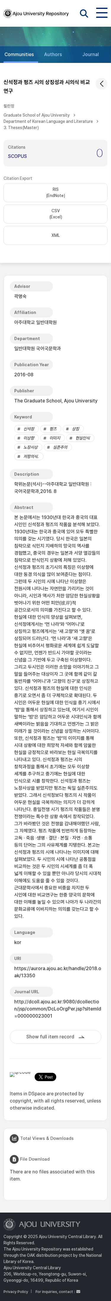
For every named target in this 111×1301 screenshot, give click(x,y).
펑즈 (53, 428)
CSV (55, 213)
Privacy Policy (16, 1291)
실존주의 (60, 447)
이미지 (54, 438)
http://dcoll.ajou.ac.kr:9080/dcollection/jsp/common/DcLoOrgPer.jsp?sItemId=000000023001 (57, 1009)
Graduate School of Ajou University (37, 115)
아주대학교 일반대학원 (35, 322)
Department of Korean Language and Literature (48, 121)
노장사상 (30, 447)
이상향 (28, 438)
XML (56, 235)
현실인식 (82, 438)
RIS (55, 192)
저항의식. (31, 456)
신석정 (28, 428)
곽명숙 (20, 296)
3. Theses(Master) (21, 127)
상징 (75, 428)
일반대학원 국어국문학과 (37, 348)
